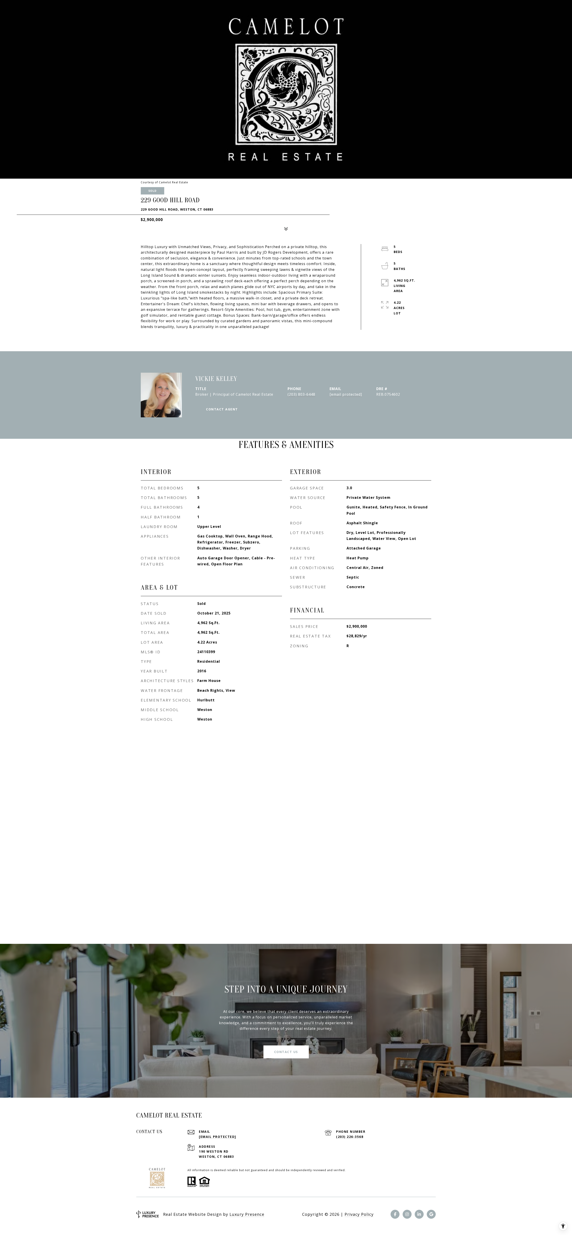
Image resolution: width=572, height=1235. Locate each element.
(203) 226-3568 (349, 1137)
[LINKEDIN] (419, 1214)
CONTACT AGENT (222, 409)
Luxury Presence (246, 1214)
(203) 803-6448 (301, 394)
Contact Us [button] (286, 1052)
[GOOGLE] (431, 1214)
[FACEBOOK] (395, 1214)
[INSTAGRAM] (407, 1214)
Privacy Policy (359, 1214)
